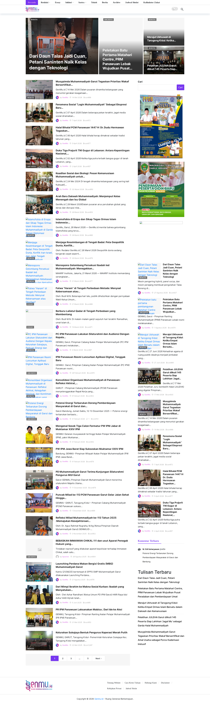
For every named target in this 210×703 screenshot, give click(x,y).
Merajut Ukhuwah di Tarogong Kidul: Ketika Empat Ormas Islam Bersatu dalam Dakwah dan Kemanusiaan (160, 607)
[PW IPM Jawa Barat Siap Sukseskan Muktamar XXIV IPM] (39, 457)
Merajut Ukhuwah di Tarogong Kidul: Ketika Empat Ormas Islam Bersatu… (173, 340)
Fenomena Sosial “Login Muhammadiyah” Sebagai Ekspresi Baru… (172, 442)
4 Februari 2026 (78, 419)
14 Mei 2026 (77, 97)
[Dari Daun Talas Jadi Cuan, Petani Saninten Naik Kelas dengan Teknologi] (62, 46)
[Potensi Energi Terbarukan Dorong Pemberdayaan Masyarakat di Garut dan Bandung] (39, 411)
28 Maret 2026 (78, 212)
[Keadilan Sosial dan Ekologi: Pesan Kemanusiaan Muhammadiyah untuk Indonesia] (39, 181)
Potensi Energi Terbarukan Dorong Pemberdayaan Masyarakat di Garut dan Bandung (160, 557)
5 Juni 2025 (76, 603)
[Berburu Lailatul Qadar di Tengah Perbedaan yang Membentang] (39, 319)
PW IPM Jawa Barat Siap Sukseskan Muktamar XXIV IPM (89, 448)
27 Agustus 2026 (161, 293)
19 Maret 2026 (78, 327)
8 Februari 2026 (78, 396)
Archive (108, 19)
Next (98, 658)
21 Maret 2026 (78, 281)
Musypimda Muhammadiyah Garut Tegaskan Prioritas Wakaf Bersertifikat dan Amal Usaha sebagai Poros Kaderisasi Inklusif (161, 637)
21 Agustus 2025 (78, 580)
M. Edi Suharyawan (151, 549)
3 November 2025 (79, 534)
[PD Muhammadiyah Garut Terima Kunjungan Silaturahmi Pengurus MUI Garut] (39, 480)
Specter (65, 557)
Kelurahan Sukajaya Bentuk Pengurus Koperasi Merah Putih (91, 632)
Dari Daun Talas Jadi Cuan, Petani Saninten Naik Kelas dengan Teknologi (172, 270)
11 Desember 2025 (79, 488)
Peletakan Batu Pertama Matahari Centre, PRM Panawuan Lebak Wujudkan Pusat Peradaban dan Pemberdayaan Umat (160, 592)
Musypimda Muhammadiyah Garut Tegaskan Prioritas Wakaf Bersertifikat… (172, 407)
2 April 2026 (77, 166)
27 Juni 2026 (159, 363)
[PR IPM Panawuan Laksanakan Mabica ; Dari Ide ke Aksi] (39, 617)
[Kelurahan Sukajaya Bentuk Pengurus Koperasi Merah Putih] (39, 640)
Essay (30, 120)
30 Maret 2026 (78, 189)
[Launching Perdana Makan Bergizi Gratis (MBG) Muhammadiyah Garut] (39, 572)
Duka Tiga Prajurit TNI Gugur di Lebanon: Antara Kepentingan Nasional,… (173, 508)
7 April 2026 (77, 120)
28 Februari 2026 (79, 373)
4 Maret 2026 (77, 350)
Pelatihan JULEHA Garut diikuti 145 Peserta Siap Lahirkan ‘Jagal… (173, 374)
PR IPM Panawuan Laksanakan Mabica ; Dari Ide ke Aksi (89, 609)
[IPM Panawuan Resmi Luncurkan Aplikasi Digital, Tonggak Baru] (39, 365)
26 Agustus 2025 (79, 557)
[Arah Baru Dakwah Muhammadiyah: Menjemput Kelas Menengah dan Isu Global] (39, 204)
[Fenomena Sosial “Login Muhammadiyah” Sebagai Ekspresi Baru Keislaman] (39, 112)
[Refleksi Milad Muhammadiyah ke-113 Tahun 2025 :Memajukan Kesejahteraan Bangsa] (39, 526)
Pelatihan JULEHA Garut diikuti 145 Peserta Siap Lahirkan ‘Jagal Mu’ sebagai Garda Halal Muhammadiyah (160, 621)
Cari (140, 81)
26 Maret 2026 (78, 258)
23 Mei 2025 (77, 645)
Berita (34, 19)
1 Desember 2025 (79, 511)
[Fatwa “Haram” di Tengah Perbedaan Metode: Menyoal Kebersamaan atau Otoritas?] (39, 296)
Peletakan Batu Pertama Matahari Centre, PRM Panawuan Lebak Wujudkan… (173, 305)
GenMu (65, 97)
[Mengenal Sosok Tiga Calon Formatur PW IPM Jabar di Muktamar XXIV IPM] (39, 434)
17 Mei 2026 (159, 395)
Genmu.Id (98, 699)
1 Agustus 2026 (160, 328)
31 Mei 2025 (77, 622)
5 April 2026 (77, 143)
